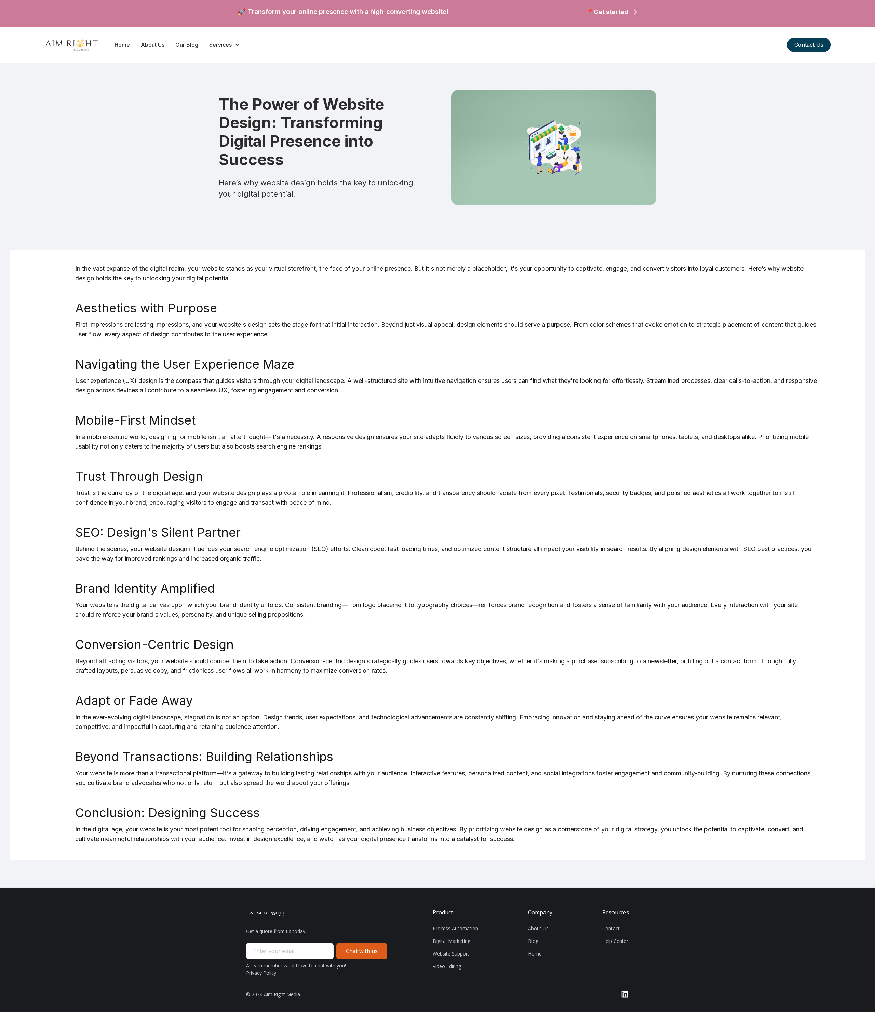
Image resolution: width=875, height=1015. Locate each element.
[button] (224, 44)
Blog (533, 941)
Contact (611, 928)
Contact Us (808, 44)
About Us (152, 44)
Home (122, 44)
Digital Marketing (451, 941)
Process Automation (455, 928)
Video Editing (447, 966)
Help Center (615, 941)
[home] (72, 45)
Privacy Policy (261, 973)
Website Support (451, 953)
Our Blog (186, 44)
